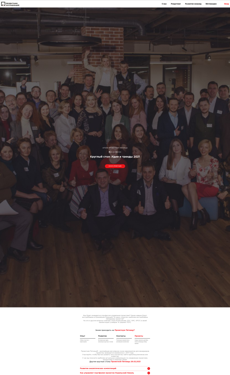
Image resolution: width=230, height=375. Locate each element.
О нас (164, 4)
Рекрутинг (176, 4)
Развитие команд (193, 4)
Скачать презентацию (115, 166)
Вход (226, 4)
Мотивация (211, 4)
